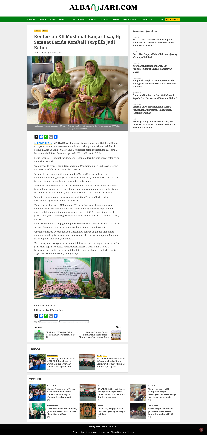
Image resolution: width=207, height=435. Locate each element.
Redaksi (104, 426)
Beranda (31, 19)
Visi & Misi (112, 426)
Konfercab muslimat (66, 322)
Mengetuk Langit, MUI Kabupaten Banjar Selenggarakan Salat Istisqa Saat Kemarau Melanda (154, 83)
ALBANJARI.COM (43, 142)
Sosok (53, 19)
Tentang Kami (94, 426)
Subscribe (174, 19)
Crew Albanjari (40, 53)
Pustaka (115, 19)
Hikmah (81, 19)
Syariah (92, 19)
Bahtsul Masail (130, 19)
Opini (61, 19)
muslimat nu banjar (81, 322)
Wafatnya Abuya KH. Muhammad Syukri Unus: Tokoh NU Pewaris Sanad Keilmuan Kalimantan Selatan (154, 124)
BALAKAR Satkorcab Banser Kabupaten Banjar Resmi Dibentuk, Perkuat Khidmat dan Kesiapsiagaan (111, 362)
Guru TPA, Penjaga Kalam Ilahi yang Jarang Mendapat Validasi (112, 411)
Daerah (37, 31)
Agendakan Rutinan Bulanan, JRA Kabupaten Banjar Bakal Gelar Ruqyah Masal (152, 68)
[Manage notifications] (201, 430)
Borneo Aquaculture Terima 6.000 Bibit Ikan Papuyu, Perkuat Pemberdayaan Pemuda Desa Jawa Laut (61, 362)
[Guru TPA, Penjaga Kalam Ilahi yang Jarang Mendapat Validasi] (88, 411)
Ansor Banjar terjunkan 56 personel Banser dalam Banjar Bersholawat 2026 (161, 411)
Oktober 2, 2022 (56, 53)
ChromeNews (116, 432)
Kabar (41, 19)
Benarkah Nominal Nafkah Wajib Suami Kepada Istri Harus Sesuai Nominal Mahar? (155, 97)
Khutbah (104, 19)
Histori (71, 19)
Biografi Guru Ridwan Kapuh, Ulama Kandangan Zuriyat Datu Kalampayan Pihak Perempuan (152, 109)
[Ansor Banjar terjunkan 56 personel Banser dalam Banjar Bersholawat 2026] (138, 411)
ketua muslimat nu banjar (48, 322)
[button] (162, 19)
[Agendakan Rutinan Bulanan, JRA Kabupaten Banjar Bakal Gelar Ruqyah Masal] (37, 411)
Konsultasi (146, 19)
